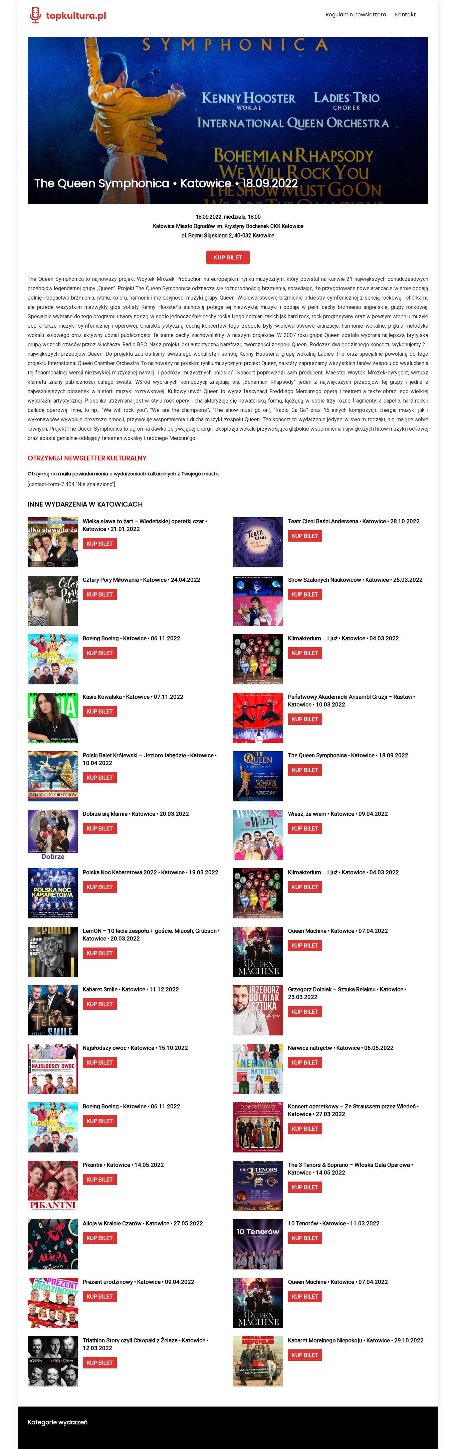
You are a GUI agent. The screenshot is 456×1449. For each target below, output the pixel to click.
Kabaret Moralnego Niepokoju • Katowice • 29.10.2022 (356, 1340)
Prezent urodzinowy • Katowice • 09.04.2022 (138, 1281)
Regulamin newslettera (355, 14)
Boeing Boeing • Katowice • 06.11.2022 (131, 638)
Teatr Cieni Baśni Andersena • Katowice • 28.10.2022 (354, 521)
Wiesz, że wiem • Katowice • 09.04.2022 (338, 813)
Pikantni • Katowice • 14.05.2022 (123, 1164)
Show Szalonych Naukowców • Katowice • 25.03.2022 (355, 579)
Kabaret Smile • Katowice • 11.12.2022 (131, 989)
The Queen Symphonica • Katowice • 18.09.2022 (348, 755)
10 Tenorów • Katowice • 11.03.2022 (334, 1223)
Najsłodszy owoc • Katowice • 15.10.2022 (135, 1047)
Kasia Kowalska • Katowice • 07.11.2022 (133, 696)
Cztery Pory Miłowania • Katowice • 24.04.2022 (141, 579)
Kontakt (405, 14)
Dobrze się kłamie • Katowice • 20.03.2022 (136, 813)
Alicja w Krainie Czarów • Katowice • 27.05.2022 (143, 1223)
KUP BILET (100, 543)
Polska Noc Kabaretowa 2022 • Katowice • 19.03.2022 (150, 872)
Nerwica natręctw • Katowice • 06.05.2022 (341, 1047)
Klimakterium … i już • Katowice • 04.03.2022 (343, 638)
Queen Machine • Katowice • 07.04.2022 (338, 930)
